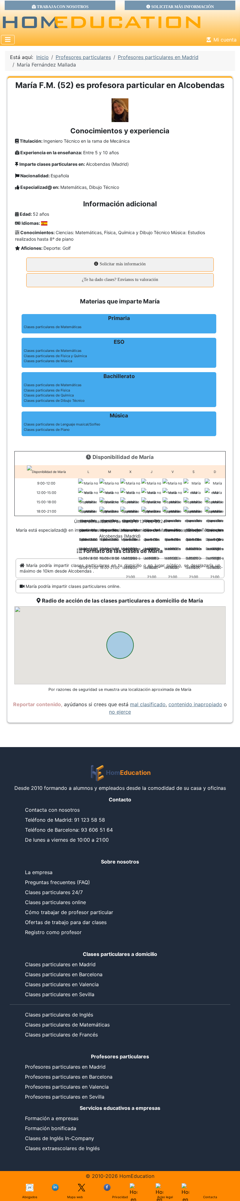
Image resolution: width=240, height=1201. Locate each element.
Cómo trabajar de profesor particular (69, 912)
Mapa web (75, 1197)
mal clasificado (148, 704)
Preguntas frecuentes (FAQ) (57, 882)
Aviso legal (165, 1197)
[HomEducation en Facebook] (107, 1187)
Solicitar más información (122, 264)
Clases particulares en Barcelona (63, 974)
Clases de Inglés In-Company (59, 1138)
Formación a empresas (51, 1118)
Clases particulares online (55, 902)
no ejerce (120, 712)
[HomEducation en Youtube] (133, 1187)
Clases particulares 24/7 (54, 892)
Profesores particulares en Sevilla (64, 1097)
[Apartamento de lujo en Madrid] (29, 1187)
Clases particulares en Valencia (62, 984)
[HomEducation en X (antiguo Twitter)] (81, 1187)
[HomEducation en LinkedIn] (55, 1187)
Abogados (29, 1197)
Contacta (210, 1197)
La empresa (38, 872)
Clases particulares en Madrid (60, 964)
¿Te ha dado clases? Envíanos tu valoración (120, 279)
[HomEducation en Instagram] (159, 1187)
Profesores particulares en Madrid (65, 1067)
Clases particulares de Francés (61, 1034)
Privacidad (120, 1197)
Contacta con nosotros (52, 810)
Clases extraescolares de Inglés (62, 1148)
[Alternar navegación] (8, 39)
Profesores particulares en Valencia (67, 1087)
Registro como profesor (53, 932)
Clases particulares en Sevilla (59, 994)
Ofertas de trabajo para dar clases (66, 922)
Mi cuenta (225, 40)
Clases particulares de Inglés (59, 1014)
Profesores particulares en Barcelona (68, 1077)
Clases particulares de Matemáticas (67, 1024)
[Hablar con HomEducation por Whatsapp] (185, 1187)
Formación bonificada (50, 1128)
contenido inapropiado (195, 704)
